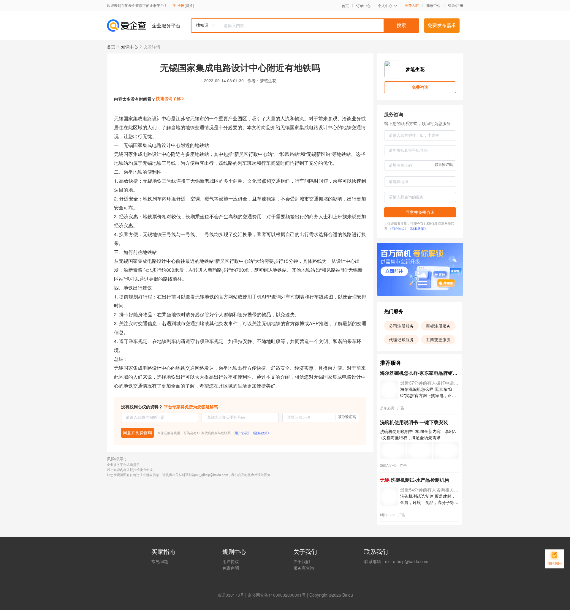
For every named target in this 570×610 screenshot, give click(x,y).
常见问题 (159, 561)
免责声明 (230, 568)
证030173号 (232, 595)
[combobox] (305, 25)
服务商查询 (303, 568)
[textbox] (319, 25)
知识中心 (129, 47)
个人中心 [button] (385, 5)
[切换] (189, 5)
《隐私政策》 (261, 432)
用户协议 (230, 561)
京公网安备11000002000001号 (277, 595)
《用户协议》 (241, 432)
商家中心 (433, 5)
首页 (345, 5)
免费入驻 (412, 5)
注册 (459, 5)
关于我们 (301, 561)
